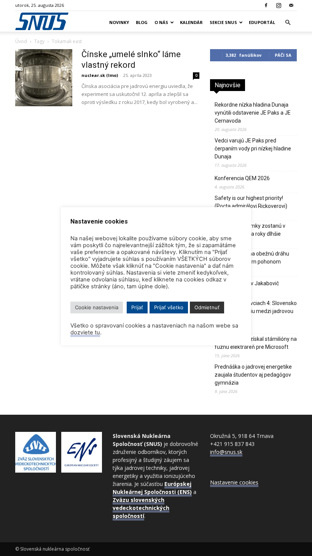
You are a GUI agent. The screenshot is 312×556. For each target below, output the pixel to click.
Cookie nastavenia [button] (96, 307)
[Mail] (291, 5)
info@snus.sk (226, 451)
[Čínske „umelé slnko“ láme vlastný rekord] (43, 77)
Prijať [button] (137, 307)
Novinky (119, 22)
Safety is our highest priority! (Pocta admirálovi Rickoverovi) (251, 202)
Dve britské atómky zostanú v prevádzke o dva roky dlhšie (250, 230)
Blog (142, 22)
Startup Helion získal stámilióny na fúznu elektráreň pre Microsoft (256, 343)
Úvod (21, 41)
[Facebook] (266, 5)
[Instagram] (278, 5)
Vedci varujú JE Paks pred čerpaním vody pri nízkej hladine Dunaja (253, 148)
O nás (161, 22)
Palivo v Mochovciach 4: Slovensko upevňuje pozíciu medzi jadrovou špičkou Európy (256, 311)
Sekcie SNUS (223, 22)
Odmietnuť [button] (207, 307)
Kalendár (191, 22)
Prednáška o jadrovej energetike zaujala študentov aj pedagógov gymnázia (253, 375)
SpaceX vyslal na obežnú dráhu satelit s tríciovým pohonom (252, 258)
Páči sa (283, 55)
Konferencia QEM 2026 (242, 178)
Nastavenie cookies (234, 482)
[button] (288, 22)
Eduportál (262, 22)
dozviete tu (85, 332)
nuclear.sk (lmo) (99, 75)
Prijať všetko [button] (168, 307)
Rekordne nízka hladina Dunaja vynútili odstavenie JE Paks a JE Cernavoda (253, 113)
